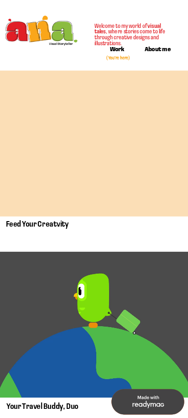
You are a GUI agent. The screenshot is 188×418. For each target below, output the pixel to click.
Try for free (147, 402)
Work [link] (117, 50)
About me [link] (158, 50)
